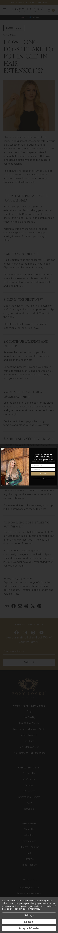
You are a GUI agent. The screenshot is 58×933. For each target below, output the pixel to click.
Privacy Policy (33, 908)
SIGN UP (43, 473)
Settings (29, 915)
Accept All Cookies (29, 928)
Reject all (29, 921)
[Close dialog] (54, 450)
